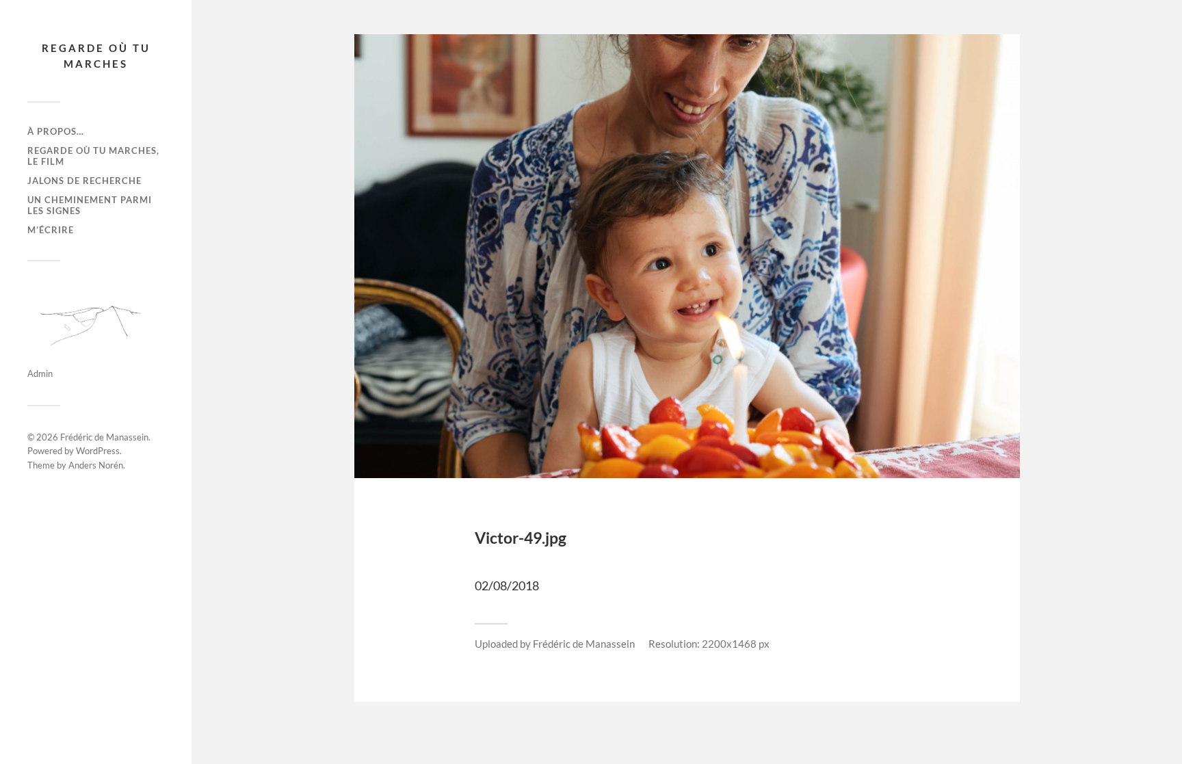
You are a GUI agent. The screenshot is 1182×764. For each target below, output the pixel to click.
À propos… (55, 131)
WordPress (98, 450)
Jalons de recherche (84, 180)
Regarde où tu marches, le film (93, 156)
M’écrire (50, 229)
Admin (40, 373)
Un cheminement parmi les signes (89, 205)
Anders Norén (95, 465)
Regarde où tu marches (96, 56)
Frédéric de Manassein (104, 437)
